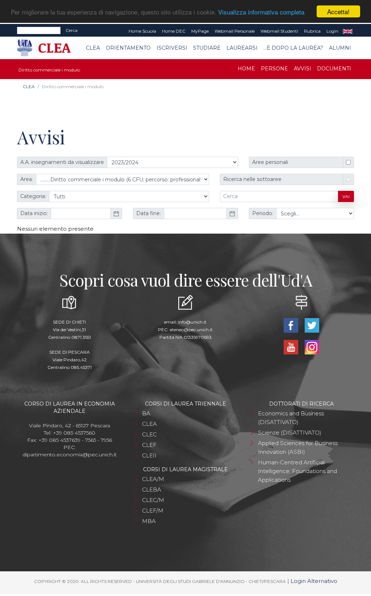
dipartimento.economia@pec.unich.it (69, 454)
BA (146, 413)
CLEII (149, 455)
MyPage (200, 31)
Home (246, 68)
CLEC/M (153, 500)
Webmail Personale (234, 31)
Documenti (334, 68)
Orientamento (128, 48)
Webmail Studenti (279, 31)
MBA (149, 521)
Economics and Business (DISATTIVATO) (291, 418)
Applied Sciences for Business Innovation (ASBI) (298, 447)
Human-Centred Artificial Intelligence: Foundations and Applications (297, 471)
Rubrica (312, 31)
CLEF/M (152, 510)
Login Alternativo (314, 580)
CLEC (149, 434)
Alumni (340, 48)
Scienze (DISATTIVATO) (289, 432)
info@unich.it (192, 322)
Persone (274, 68)
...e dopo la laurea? (293, 48)
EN (347, 31)
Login (332, 31)
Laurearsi (242, 48)
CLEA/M (153, 479)
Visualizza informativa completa (261, 11)
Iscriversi (172, 48)
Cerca (72, 30)
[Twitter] (312, 324)
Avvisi (302, 68)
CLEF (149, 444)
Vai (346, 196)
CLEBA (151, 489)
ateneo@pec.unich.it (191, 329)
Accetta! (338, 11)
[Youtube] (292, 346)
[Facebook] (292, 324)
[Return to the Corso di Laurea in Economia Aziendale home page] (49, 48)
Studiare (207, 48)
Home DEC (174, 31)
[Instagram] (312, 346)
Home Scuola (142, 31)
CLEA (93, 48)
